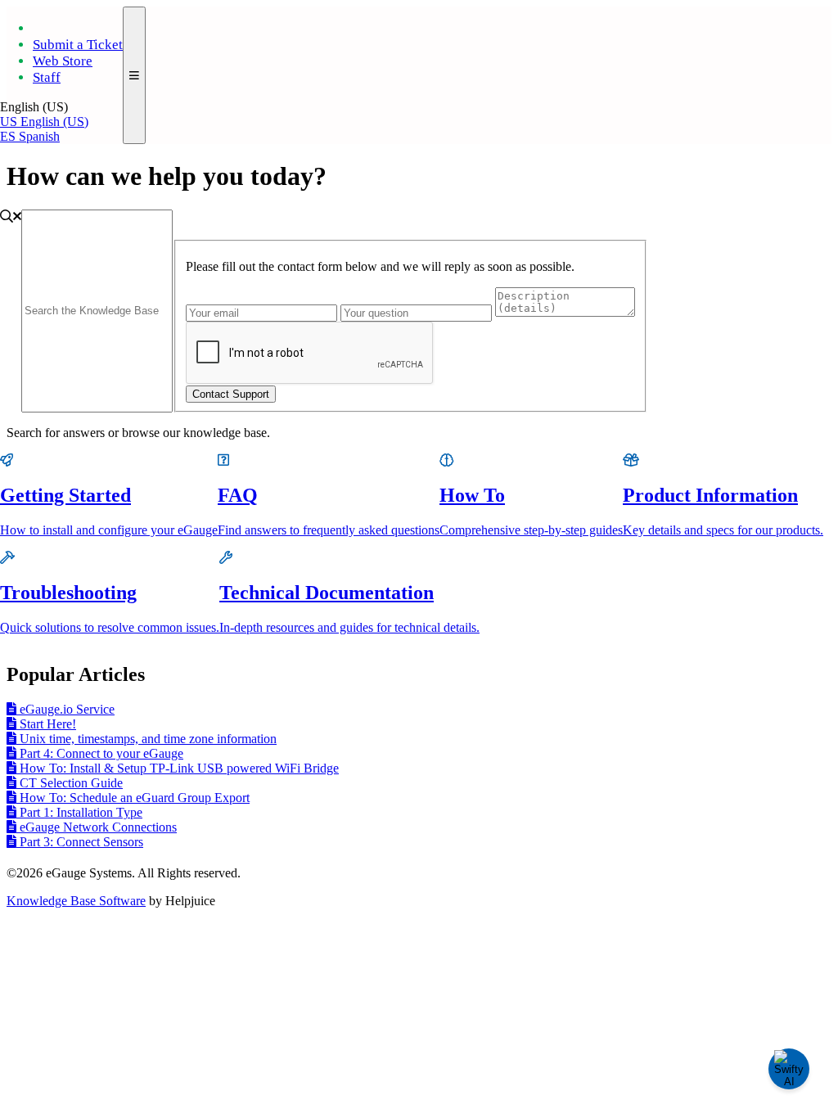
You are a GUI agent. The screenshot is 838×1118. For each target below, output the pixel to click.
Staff (47, 77)
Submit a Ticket (78, 44)
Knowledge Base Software (76, 901)
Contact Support (230, 394)
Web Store (62, 61)
